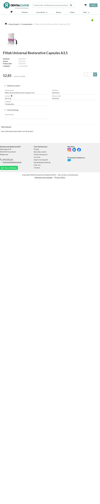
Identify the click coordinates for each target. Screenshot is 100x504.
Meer (85, 12)
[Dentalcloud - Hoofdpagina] (16, 5)
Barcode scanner (40, 152)
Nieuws (58, 12)
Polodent (25, 12)
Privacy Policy (60, 177)
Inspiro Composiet (41, 160)
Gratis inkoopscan (40, 154)
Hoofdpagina (12, 12)
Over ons (37, 165)
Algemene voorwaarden (44, 177)
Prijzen (72, 12)
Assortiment (40, 12)
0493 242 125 (8, 159)
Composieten (27, 24)
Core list (37, 157)
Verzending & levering (42, 162)
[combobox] (50, 5)
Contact (37, 168)
